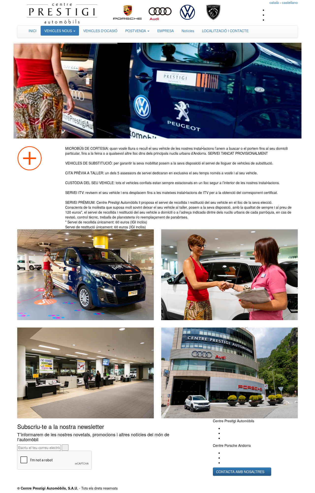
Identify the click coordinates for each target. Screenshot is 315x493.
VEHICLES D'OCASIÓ (100, 30)
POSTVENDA (136, 30)
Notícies (188, 30)
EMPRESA (165, 30)
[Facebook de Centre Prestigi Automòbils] (296, 19)
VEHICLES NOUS (58, 30)
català (274, 2)
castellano (290, 2)
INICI (32, 30)
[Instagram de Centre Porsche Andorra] (224, 457)
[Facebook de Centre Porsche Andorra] (224, 452)
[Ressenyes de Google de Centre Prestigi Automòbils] (296, 9)
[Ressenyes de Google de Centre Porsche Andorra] (224, 462)
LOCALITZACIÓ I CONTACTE (225, 30)
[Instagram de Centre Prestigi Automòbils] (296, 14)
